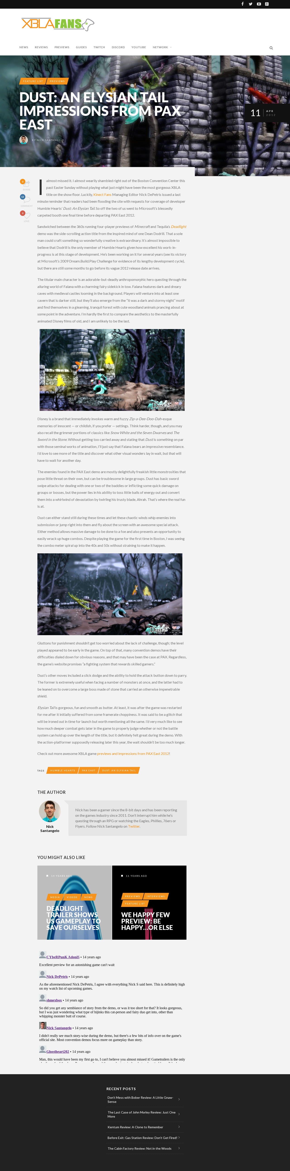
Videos (72, 897)
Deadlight (178, 226)
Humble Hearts (62, 770)
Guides (81, 47)
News (23, 47)
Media (55, 897)
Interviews (156, 896)
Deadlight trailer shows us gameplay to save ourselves (73, 918)
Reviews (41, 47)
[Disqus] (112, 1006)
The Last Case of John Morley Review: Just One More (142, 1114)
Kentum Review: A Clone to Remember (135, 1127)
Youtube (139, 47)
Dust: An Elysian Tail (119, 770)
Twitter (134, 826)
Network (160, 47)
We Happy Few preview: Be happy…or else (147, 921)
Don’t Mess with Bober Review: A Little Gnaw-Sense (140, 1100)
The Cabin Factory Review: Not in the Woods (140, 1148)
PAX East (88, 770)
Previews (62, 47)
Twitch (99, 47)
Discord (118, 47)
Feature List (33, 81)
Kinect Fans (102, 194)
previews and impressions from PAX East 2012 (133, 753)
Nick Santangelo (50, 140)
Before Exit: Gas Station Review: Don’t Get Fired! (142, 1138)
